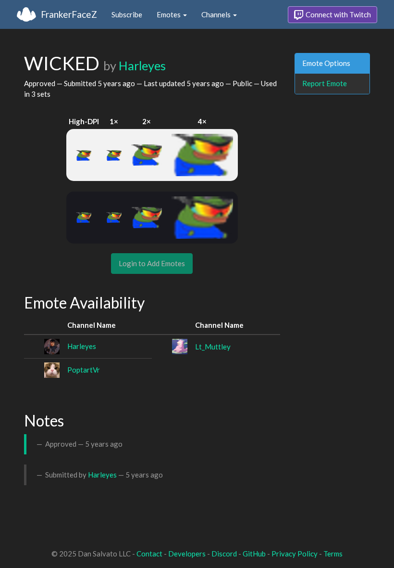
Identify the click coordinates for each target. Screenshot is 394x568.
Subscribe (126, 14)
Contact (149, 553)
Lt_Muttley (213, 346)
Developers (187, 553)
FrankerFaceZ (69, 14)
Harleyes (142, 65)
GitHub (254, 553)
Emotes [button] (169, 14)
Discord (224, 553)
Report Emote (324, 83)
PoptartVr (83, 369)
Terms (333, 553)
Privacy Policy (294, 553)
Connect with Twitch (337, 14)
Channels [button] (216, 14)
